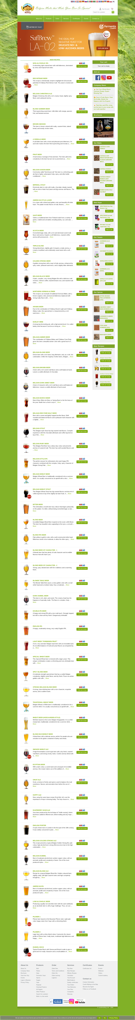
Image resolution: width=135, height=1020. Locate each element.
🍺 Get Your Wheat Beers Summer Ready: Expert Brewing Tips (102, 91)
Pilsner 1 (36, 917)
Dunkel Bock (38, 947)
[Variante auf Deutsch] (83, 1)
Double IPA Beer (39, 611)
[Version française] (75, 1)
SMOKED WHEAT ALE (40, 749)
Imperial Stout (39, 185)
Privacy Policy (25, 982)
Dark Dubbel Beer (40, 596)
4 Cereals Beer (39, 139)
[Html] (83, 62)
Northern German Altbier (106, 374)
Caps (37, 982)
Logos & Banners (26, 980)
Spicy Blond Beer (40, 672)
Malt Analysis (71, 980)
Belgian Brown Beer (41, 367)
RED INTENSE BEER (40, 78)
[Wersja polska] (111, 1)
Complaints (70, 991)
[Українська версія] (105, 1)
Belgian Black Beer (105, 382)
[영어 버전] (113, 1)
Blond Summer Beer (41, 109)
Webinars (101, 971)
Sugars (38, 980)
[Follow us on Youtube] (109, 76)
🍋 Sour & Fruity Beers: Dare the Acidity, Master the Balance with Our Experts (103, 99)
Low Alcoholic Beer (41, 901)
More (36, 85)
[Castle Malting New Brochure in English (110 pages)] (103, 119)
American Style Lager (42, 200)
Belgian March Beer (41, 398)
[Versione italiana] (88, 1)
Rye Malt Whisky (104, 366)
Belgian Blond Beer (41, 352)
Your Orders (70, 985)
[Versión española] (80, 1)
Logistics (54, 978)
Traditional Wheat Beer (43, 702)
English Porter (39, 825)
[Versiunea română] (102, 1)
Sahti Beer (37, 215)
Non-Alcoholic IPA (40, 63)
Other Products (40, 991)
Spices (38, 978)
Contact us (95, 18)
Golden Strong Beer (42, 261)
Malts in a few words (42, 996)
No (105, 1018)
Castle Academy (103, 975)
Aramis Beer (38, 306)
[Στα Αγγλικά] (100, 1)
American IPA (38, 886)
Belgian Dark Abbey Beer (43, 383)
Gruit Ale (37, 780)
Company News (25, 971)
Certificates (76, 18)
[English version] (72, 1)
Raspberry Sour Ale (41, 810)
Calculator (70, 975)
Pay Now (69, 968)
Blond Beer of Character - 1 (45, 550)
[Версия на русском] (86, 1)
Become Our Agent (88, 986)
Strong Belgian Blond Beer (45, 687)
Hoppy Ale (37, 795)
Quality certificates (72, 982)
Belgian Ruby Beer (41, 443)
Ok (99, 1018)
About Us (39, 18)
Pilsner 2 (36, 932)
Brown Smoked (39, 124)
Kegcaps (38, 985)
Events (86, 18)
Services (66, 18)
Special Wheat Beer (41, 656)
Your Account (105, 9)
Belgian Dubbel (39, 856)
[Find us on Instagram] (68, 1000)
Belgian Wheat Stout (42, 489)
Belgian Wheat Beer (41, 474)
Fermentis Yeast (41, 975)
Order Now (55, 968)
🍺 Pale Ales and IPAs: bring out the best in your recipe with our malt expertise (103, 107)
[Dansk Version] (97, 1)
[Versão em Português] (91, 1)
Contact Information (88, 982)
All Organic (39, 989)
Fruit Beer (37, 154)
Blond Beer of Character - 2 (45, 565)
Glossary (69, 994)
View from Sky (25, 975)
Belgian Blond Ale (41, 871)
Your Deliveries (71, 987)
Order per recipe (105, 352)
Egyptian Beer (39, 764)
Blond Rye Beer (39, 535)
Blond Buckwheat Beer (43, 734)
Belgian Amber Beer (41, 337)
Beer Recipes (71, 971)
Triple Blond (38, 246)
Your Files (70, 989)
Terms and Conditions (58, 971)
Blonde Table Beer (41, 580)
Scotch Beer (38, 230)
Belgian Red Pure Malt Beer (45, 413)
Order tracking (56, 975)
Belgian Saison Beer (105, 358)
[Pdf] (80, 62)
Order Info (55, 973)
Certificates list (87, 968)
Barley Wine (38, 322)
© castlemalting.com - (105, 1007)
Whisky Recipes (72, 973)
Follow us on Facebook (89, 989)
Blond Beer (38, 520)
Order (57, 18)
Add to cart (109, 151)
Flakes (38, 971)
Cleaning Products (41, 987)
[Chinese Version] (108, 1)
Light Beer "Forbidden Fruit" (45, 641)
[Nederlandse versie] (77, 1)
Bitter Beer (38, 504)
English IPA (37, 626)
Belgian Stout (39, 428)
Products (48, 18)
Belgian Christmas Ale (106, 350)
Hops (37, 973)
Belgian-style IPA (40, 459)
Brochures (24, 973)
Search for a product (42, 994)
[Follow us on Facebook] (98, 76)
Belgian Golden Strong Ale (44, 840)
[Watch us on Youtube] (80, 1000)
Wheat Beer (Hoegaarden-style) (46, 717)
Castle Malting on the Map (90, 984)
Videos (100, 973)
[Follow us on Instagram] (103, 76)
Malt (37, 968)
